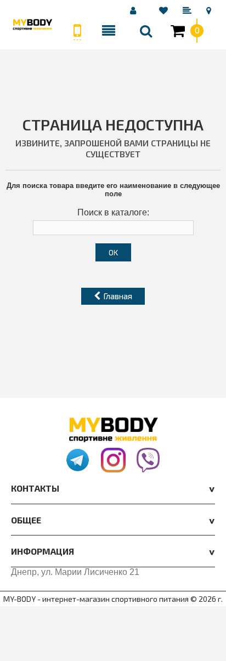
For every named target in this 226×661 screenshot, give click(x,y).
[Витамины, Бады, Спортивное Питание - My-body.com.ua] (32, 24)
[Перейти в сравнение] (189, 10)
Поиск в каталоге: (113, 212)
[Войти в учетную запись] (135, 10)
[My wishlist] (165, 10)
